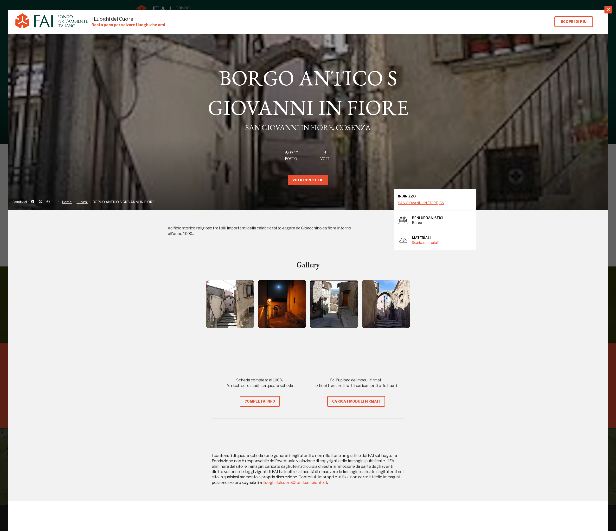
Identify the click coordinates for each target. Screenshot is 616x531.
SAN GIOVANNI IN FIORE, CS (421, 203)
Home (67, 202)
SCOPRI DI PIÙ (574, 21)
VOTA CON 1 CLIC (307, 180)
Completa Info (259, 401)
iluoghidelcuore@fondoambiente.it (295, 482)
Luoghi (82, 202)
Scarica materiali (425, 242)
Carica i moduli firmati (356, 401)
